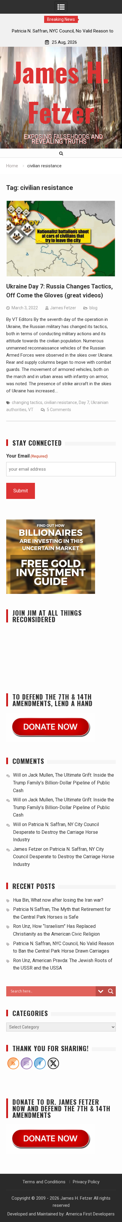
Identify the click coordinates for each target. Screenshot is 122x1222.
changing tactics (27, 402)
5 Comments (59, 409)
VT (30, 409)
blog (93, 307)
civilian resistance (60, 402)
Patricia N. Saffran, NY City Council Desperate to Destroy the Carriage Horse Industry (56, 832)
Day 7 (84, 402)
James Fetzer (63, 307)
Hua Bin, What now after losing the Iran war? (58, 900)
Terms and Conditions (44, 1181)
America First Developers (90, 1214)
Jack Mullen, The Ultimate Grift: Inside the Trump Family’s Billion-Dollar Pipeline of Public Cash (63, 782)
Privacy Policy (86, 1181)
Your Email (27, 456)
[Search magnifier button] (111, 991)
